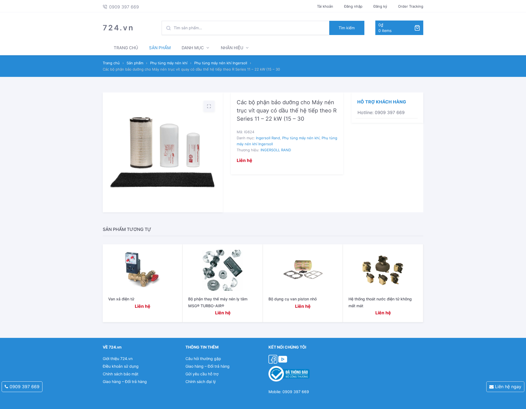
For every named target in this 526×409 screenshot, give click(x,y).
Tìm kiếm (347, 27)
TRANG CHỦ (126, 47)
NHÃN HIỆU (232, 47)
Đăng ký (380, 6)
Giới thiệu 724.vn (118, 358)
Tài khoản (325, 6)
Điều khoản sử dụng (121, 366)
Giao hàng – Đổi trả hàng (125, 381)
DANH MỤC (193, 47)
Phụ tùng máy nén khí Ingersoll (220, 63)
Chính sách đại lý (200, 381)
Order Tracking (410, 6)
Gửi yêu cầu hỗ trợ (201, 374)
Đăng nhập (353, 6)
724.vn (118, 27)
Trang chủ (111, 63)
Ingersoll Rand (268, 138)
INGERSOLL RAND (276, 150)
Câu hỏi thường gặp (203, 358)
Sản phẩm (135, 63)
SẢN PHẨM (160, 47)
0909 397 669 (23, 386)
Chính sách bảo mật (120, 374)
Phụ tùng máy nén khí (168, 63)
